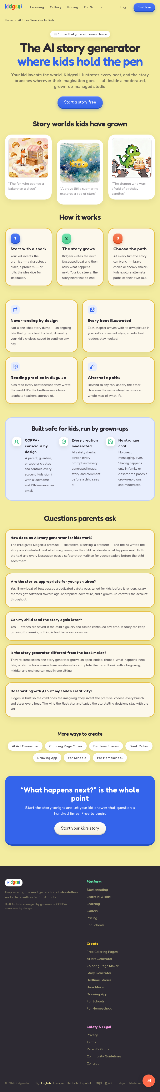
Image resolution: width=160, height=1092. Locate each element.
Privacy (92, 1035)
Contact (93, 1063)
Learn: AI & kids (99, 897)
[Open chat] (148, 1081)
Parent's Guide (98, 1049)
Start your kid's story (80, 828)
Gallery (55, 7)
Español (85, 1083)
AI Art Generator (25, 746)
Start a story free (80, 102)
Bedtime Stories (106, 746)
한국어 (109, 1083)
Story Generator (99, 973)
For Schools (93, 7)
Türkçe (120, 1083)
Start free (144, 7)
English (46, 1083)
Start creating (97, 889)
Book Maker (139, 746)
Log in (124, 7)
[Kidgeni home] (13, 7)
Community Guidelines (104, 1056)
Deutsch (72, 1083)
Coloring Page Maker (65, 746)
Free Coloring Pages (102, 952)
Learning (37, 7)
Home (9, 20)
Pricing (72, 7)
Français (58, 1083)
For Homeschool (110, 758)
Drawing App (47, 758)
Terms (91, 1042)
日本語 (98, 1083)
